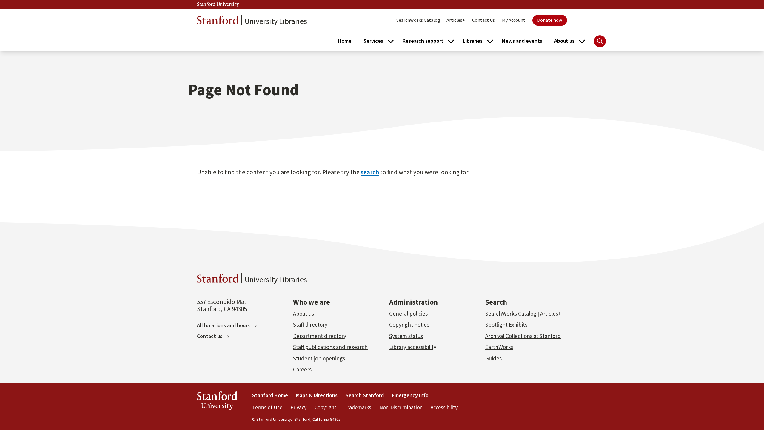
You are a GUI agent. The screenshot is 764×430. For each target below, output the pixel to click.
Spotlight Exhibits (506, 325)
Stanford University (218, 4)
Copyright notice (409, 325)
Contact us (209, 336)
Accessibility (444, 407)
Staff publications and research (330, 347)
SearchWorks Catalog (418, 20)
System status (406, 336)
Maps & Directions (317, 395)
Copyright (325, 407)
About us (303, 314)
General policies (408, 314)
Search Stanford (365, 395)
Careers (302, 370)
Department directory (319, 336)
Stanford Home (270, 395)
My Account (513, 20)
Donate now (549, 20)
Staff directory (310, 325)
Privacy (298, 407)
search (370, 172)
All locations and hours (223, 325)
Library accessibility (412, 347)
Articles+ (455, 20)
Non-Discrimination (401, 407)
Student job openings (319, 359)
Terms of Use (267, 407)
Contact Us (483, 20)
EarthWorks (499, 347)
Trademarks (357, 407)
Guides (493, 359)
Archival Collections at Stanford (523, 336)
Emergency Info (410, 395)
